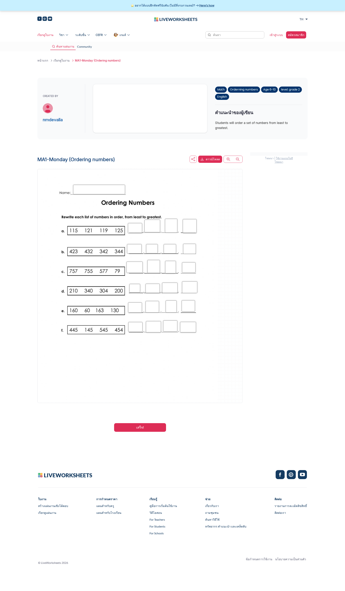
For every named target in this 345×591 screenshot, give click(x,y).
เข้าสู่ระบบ (276, 35)
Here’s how (206, 5)
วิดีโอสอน (156, 512)
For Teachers (157, 519)
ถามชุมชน (211, 512)
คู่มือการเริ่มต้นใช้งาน (163, 506)
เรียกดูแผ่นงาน (47, 512)
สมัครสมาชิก (296, 35)
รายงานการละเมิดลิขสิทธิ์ (291, 506)
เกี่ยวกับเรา (212, 506)
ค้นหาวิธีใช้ (212, 519)
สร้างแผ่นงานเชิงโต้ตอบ (53, 506)
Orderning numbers (244, 89)
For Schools (157, 533)
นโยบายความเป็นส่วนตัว (290, 559)
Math (221, 89)
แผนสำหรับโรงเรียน (108, 512)
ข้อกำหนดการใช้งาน (259, 559)
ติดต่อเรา (280, 512)
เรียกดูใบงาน (45, 35)
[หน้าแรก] (175, 19)
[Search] (209, 34)
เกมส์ (122, 35)
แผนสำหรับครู (105, 506)
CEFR (99, 35)
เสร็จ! (140, 427)
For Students (157, 526)
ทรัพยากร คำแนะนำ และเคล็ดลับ (225, 526)
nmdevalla (53, 119)
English (222, 97)
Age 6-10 (269, 89)
